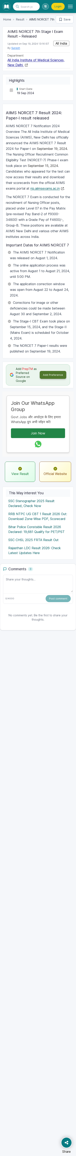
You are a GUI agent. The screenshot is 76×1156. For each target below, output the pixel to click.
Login (58, 6)
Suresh (15, 47)
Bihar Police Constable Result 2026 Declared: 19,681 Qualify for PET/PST (36, 529)
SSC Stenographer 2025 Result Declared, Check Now (31, 503)
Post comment (58, 598)
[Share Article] (66, 1143)
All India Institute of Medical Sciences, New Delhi (35, 62)
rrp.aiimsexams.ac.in (45, 188)
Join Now (38, 433)
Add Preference (53, 374)
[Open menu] (70, 6)
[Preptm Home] (6, 6)
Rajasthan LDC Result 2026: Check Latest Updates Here (34, 550)
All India (61, 43)
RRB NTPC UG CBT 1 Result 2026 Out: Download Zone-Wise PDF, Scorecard (37, 516)
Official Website (55, 474)
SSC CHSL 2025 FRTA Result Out (33, 540)
